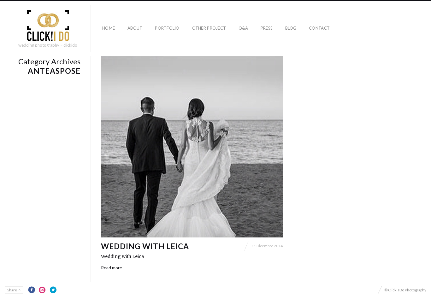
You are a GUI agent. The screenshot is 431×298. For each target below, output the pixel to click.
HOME (108, 28)
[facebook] (31, 289)
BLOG (290, 28)
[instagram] (42, 289)
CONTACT (319, 28)
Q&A (243, 28)
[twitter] (53, 289)
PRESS (267, 28)
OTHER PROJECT (209, 28)
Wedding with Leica (145, 246)
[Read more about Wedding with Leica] (192, 146)
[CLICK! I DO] (48, 25)
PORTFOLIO (167, 28)
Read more (111, 267)
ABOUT (134, 28)
